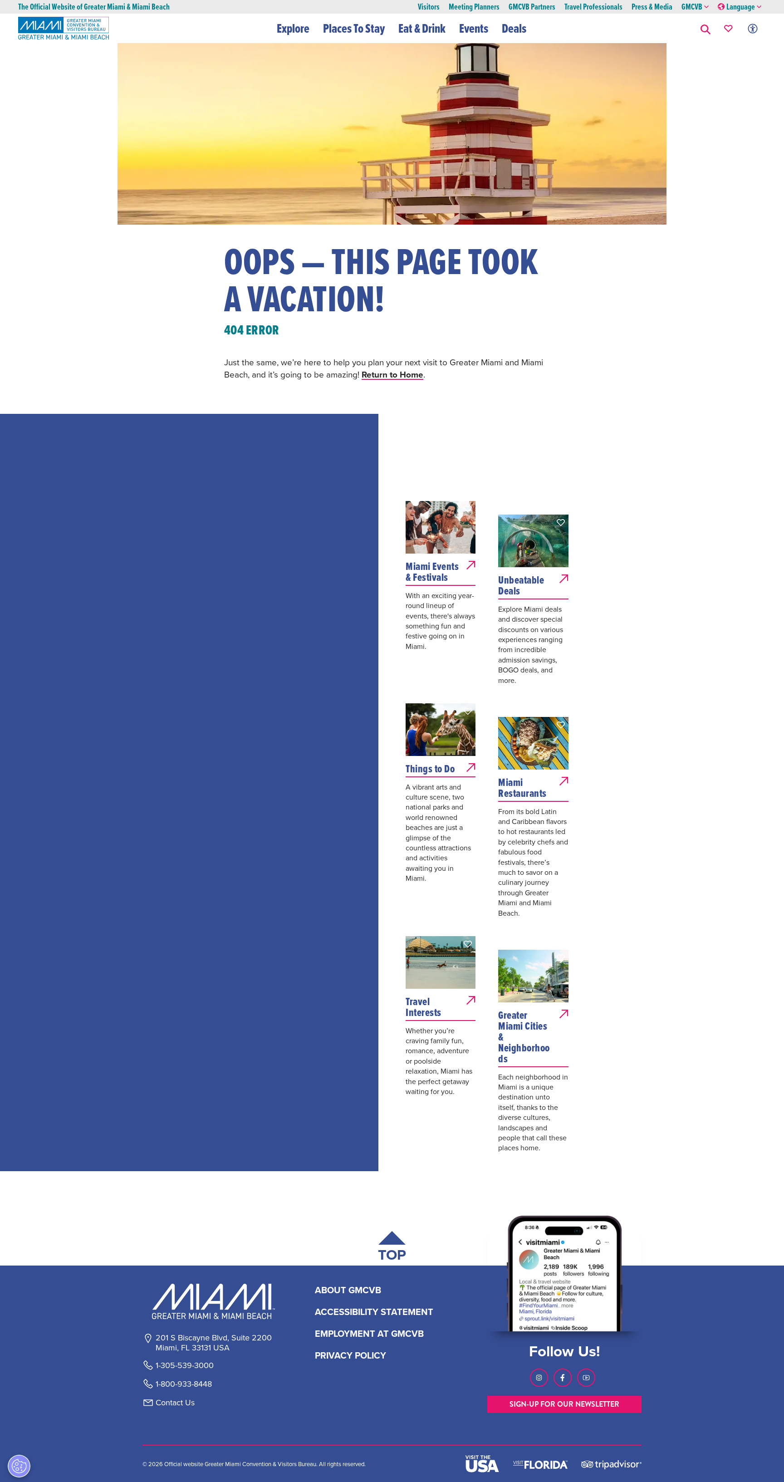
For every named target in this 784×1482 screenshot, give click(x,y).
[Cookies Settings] (19, 1466)
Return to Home (392, 374)
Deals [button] (514, 28)
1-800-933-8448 (184, 1384)
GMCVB (691, 7)
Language (740, 7)
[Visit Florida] (540, 1464)
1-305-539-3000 (185, 1365)
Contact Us (175, 1403)
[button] (705, 28)
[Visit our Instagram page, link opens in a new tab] (539, 1378)
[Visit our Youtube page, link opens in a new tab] (586, 1378)
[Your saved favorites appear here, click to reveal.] (728, 28)
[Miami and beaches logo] (213, 1301)
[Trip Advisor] (611, 1464)
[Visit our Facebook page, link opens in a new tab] (563, 1378)
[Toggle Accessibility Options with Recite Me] (753, 28)
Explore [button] (293, 28)
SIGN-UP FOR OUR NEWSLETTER (564, 1404)
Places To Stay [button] (354, 28)
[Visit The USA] (482, 1464)
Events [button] (473, 28)
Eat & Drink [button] (422, 28)
